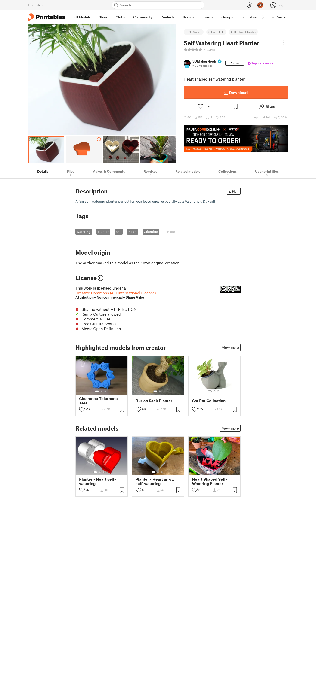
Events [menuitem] (207, 17)
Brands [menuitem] (188, 17)
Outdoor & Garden (245, 31)
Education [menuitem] (249, 17)
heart (133, 231)
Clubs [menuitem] (120, 17)
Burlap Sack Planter (154, 400)
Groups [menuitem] (227, 17)
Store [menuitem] (103, 17)
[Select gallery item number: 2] (101, 391)
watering (83, 231)
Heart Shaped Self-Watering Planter (209, 481)
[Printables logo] (46, 17)
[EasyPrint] (249, 5)
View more (230, 347)
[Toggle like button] (82, 409)
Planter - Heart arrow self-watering (155, 481)
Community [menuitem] (142, 17)
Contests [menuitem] (167, 17)
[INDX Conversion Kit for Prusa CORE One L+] (236, 138)
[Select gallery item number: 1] (97, 391)
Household (217, 31)
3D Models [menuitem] (82, 17)
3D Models (195, 31)
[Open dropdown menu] (283, 42)
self (118, 231)
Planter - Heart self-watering (97, 481)
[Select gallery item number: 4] (107, 472)
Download (238, 92)
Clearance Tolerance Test (98, 400)
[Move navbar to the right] (263, 17)
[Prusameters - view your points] (260, 5)
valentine (151, 231)
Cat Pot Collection (209, 400)
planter (103, 231)
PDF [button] (235, 191)
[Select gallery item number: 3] (105, 391)
